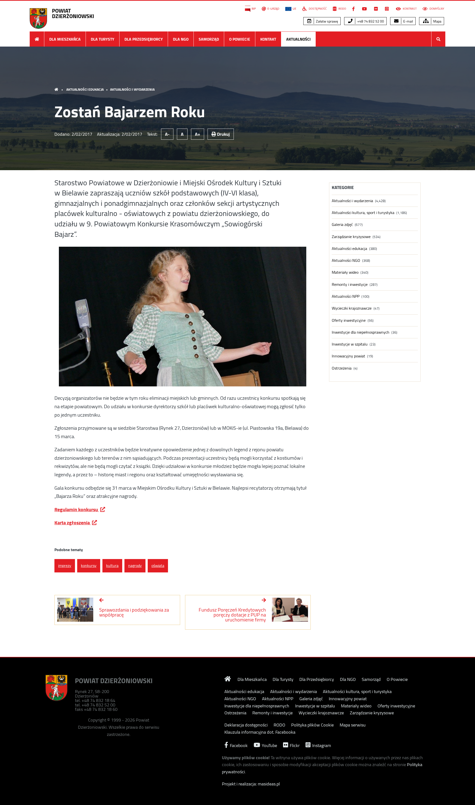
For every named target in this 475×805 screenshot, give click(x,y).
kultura (112, 565)
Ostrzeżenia (342, 368)
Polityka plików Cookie (312, 725)
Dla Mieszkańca (65, 39)
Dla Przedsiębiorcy (143, 39)
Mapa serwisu (353, 725)
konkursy (88, 565)
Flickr (294, 745)
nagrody (135, 565)
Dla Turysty (102, 39)
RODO (342, 8)
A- (167, 134)
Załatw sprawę (326, 21)
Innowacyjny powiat (348, 356)
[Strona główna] (37, 39)
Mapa (436, 21)
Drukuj (223, 134)
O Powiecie (239, 39)
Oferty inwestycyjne (349, 320)
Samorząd (209, 39)
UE (294, 8)
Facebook (238, 745)
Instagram (321, 745)
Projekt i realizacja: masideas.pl (251, 784)
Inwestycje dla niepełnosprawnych (360, 332)
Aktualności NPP (345, 296)
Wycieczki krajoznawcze (352, 308)
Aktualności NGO (346, 260)
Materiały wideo (345, 272)
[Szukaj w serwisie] (438, 39)
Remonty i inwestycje (350, 284)
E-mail (408, 21)
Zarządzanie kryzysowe (351, 237)
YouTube (269, 745)
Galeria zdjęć (342, 224)
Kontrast (409, 8)
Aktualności (298, 39)
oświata (157, 565)
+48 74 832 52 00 (370, 21)
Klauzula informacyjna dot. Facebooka (259, 732)
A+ (197, 134)
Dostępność (317, 8)
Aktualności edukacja (85, 89)
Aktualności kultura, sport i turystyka (363, 213)
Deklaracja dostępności (246, 725)
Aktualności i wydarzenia (132, 89)
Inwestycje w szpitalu (350, 344)
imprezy (64, 565)
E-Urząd (273, 8)
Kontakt (268, 39)
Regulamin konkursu (76, 509)
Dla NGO (181, 39)
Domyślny (436, 8)
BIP (254, 8)
